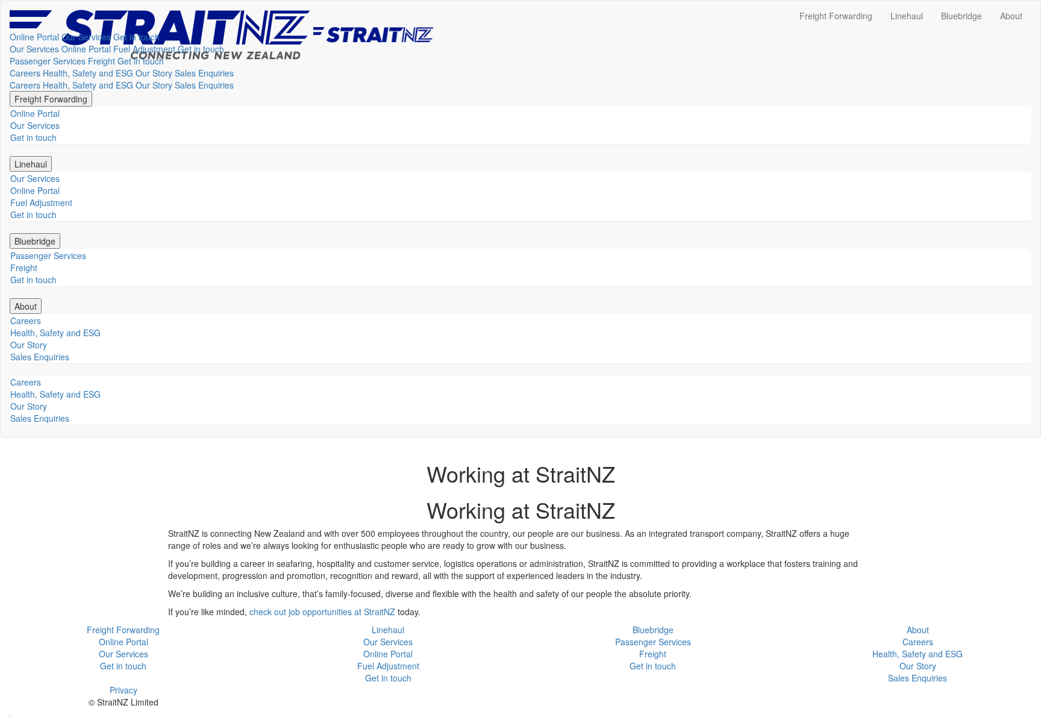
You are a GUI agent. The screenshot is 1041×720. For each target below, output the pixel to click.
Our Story (154, 73)
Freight (101, 61)
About (1011, 16)
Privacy (123, 690)
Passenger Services (48, 61)
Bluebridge (961, 16)
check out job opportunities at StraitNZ (322, 612)
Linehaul (906, 16)
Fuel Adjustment (144, 49)
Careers (25, 73)
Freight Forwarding (835, 16)
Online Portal (34, 37)
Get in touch (136, 37)
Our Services (86, 37)
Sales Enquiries (204, 73)
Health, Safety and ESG (88, 73)
